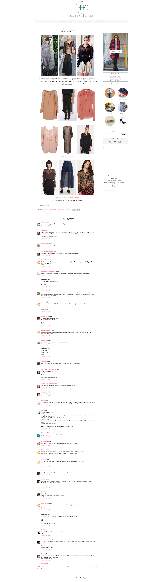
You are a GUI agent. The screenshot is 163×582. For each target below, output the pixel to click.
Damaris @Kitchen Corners (48, 271)
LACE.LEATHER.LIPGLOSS (49, 369)
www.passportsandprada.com (50, 307)
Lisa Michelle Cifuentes (47, 251)
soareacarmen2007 (46, 330)
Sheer (47, 211)
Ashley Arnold (45, 441)
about (71, 21)
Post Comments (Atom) (50, 568)
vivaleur (117, 186)
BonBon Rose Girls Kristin (48, 383)
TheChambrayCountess (47, 290)
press (79, 21)
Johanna (43, 222)
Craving (44, 211)
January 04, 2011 (45, 226)
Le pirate (43, 302)
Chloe (76, 122)
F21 (65, 156)
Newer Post (41, 566)
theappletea (44, 392)
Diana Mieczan (45, 260)
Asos (73, 156)
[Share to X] (76, 210)
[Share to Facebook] (77, 210)
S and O (43, 479)
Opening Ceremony (68, 197)
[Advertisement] (113, 161)
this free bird (44, 340)
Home (67, 566)
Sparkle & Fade (70, 122)
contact (99, 21)
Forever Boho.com (46, 539)
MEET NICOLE (115, 52)
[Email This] (73, 210)
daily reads (88, 21)
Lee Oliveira (44, 492)
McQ (61, 197)
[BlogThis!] (74, 210)
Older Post (94, 566)
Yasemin (43, 400)
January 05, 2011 (45, 498)
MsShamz (43, 449)
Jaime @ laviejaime (46, 433)
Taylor (43, 230)
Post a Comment (43, 563)
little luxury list (45, 470)
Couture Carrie (45, 316)
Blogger (85, 578)
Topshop (63, 122)
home (63, 21)
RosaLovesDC (45, 243)
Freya (42, 410)
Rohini (43, 530)
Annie (42, 553)
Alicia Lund (44, 361)
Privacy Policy (108, 190)
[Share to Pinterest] (79, 210)
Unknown (43, 459)
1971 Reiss (76, 197)
